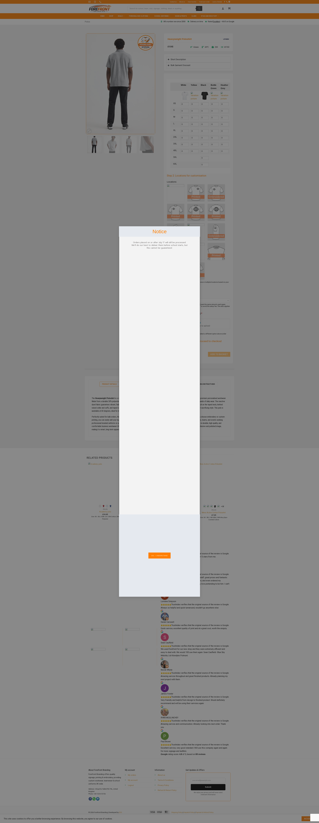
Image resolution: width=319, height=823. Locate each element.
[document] (159, 411)
